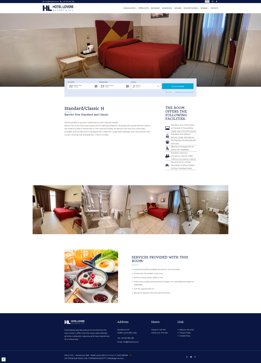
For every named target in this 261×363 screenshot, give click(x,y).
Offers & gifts (143, 8)
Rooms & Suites (129, 8)
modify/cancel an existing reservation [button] (184, 92)
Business (204, 8)
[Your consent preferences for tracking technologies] (4, 359)
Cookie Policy (185, 336)
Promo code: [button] (168, 92)
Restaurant (155, 8)
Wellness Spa (167, 8)
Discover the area (190, 8)
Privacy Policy (185, 333)
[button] (83, 86)
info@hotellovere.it (131, 342)
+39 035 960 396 (127, 338)
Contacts (214, 8)
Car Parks (178, 8)
